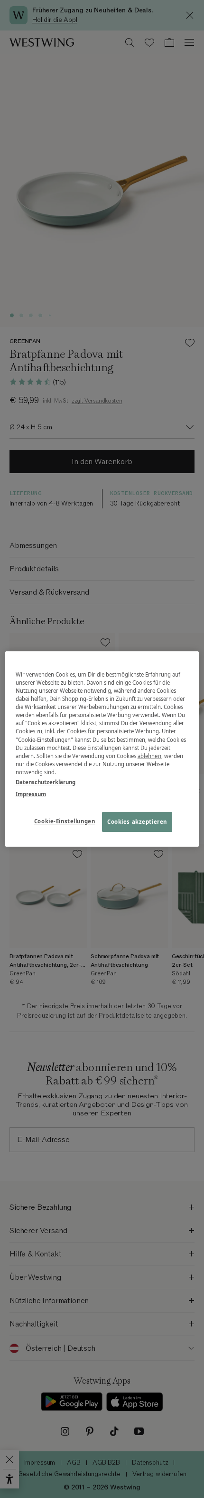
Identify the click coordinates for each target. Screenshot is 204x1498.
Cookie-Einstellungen (64, 821)
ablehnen (149, 755)
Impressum (31, 794)
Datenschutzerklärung (45, 782)
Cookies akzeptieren (137, 821)
